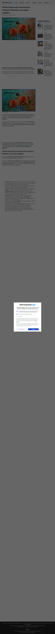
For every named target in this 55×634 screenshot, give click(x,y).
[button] (27, 316)
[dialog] (27, 317)
